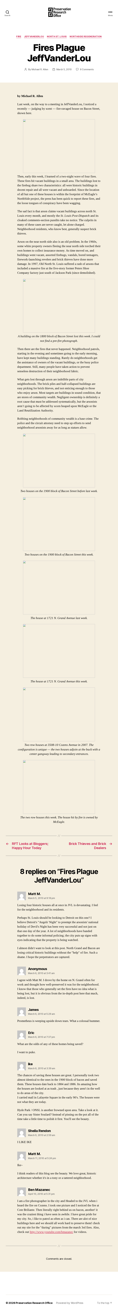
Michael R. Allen (40, 69)
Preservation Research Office (34, 1302)
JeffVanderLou (34, 36)
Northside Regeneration (86, 36)
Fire (18, 36)
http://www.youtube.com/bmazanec (51, 1232)
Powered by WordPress (69, 1302)
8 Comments (87, 69)
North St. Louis (57, 36)
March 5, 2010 (64, 69)
